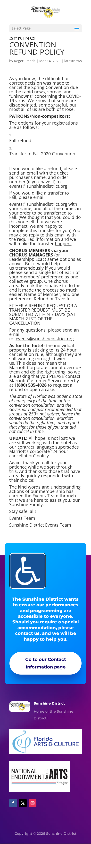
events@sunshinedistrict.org (38, 186)
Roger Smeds (24, 61)
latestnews (73, 61)
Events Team (22, 518)
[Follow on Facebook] (13, 803)
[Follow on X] (23, 803)
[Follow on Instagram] (32, 803)
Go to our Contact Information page (45, 663)
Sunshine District (49, 703)
